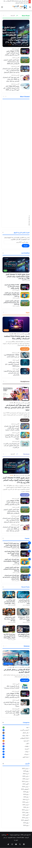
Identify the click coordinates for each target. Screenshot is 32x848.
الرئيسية (27, 837)
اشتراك (25, 245)
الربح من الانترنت (24, 730)
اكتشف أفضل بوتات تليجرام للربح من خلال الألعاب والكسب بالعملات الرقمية (11, 428)
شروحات (26, 754)
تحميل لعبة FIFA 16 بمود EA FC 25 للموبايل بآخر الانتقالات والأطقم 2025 (9, 636)
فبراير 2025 (25, 778)
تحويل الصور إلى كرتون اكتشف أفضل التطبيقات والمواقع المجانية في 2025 (11, 294)
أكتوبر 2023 (25, 815)
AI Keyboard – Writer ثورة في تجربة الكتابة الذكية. (23, 618)
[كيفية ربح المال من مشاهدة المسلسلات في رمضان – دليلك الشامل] (9, 594)
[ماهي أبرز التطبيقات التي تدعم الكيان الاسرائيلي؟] (23, 629)
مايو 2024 (25, 797)
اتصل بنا (16, 840)
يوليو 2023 (25, 822)
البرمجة (26, 749)
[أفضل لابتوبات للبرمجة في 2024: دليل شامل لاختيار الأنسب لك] (24, 711)
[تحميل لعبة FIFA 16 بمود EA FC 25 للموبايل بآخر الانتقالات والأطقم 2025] (9, 629)
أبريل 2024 (25, 799)
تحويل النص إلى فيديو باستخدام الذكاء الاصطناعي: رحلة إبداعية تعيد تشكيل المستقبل (11, 70)
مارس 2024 (25, 802)
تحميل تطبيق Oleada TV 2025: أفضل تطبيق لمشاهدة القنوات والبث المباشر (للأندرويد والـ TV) (17, 276)
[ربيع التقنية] (16, 7)
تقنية (27, 727)
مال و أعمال (25, 732)
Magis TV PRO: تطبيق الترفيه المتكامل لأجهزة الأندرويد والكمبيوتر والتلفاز (12, 53)
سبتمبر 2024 (25, 786)
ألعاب (27, 743)
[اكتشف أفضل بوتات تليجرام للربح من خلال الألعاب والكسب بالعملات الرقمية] (24, 426)
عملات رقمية (25, 735)
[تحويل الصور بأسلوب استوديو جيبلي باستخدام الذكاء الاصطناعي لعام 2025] (24, 60)
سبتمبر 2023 (25, 817)
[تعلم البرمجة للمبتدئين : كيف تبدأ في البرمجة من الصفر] (23, 594)
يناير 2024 (25, 807)
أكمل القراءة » (24, 349)
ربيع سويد (25, 44)
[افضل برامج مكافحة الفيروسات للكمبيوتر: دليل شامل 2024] (24, 362)
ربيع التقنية (4, 834)
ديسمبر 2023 (25, 809)
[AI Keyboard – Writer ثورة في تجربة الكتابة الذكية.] (24, 355)
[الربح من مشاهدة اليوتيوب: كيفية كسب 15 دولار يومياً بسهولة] (24, 435)
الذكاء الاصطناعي (24, 738)
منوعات (26, 751)
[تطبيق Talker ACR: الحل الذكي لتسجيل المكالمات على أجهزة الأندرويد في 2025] (24, 86)
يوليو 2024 (25, 791)
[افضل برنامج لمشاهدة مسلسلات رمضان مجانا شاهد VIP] (9, 611)
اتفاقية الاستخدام (20, 837)
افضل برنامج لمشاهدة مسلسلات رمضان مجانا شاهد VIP (9, 618)
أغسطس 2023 (24, 820)
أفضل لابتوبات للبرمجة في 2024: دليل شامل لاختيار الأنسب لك (12, 713)
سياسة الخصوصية (12, 837)
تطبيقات (26, 746)
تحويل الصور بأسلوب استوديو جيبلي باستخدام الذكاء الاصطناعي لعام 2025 (11, 61)
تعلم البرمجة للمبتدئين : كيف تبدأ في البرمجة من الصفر (23, 601)
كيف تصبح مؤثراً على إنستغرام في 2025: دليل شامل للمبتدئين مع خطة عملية (11, 79)
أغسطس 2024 (24, 789)
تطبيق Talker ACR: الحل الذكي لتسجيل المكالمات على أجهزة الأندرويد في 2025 (11, 88)
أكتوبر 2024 (25, 784)
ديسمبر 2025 (25, 768)
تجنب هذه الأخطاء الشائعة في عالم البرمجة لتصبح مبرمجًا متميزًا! (11, 704)
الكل (17, 15)
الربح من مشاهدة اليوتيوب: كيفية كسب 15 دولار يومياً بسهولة (12, 436)
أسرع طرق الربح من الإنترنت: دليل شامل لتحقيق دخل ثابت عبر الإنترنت (11, 445)
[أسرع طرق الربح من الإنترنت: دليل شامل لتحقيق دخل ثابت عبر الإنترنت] (24, 444)
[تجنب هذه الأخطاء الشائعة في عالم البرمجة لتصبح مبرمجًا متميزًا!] (24, 702)
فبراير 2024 (25, 804)
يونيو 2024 (25, 794)
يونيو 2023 (25, 825)
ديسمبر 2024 (25, 781)
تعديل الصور (25, 757)
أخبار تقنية (13, 15)
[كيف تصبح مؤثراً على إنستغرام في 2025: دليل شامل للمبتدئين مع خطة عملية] (24, 77)
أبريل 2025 (25, 773)
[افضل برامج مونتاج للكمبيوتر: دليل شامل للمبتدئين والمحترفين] (24, 371)
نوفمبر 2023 (25, 812)
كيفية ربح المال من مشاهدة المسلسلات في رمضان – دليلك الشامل (9, 601)
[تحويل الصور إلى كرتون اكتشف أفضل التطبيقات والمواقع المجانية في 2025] (24, 295)
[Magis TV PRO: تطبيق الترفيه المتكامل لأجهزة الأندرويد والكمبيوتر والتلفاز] (24, 51)
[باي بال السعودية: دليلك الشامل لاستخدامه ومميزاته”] (24, 686)
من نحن (5, 837)
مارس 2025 (25, 776)
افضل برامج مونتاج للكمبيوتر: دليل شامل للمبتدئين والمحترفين (11, 373)
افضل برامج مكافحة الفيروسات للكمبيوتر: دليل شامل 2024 (12, 364)
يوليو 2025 (25, 771)
